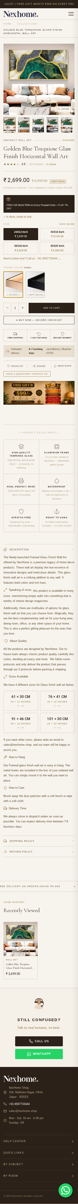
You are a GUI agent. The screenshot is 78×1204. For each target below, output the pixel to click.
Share (41, 366)
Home (7, 24)
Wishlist (17, 366)
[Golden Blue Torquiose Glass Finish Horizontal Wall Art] (9, 125)
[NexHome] (20, 14)
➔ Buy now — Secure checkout (39, 320)
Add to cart (51, 308)
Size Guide (67, 224)
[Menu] (71, 13)
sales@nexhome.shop (23, 1111)
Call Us (42, 1041)
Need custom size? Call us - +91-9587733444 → (32, 258)
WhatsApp (65, 366)
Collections (27, 24)
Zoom (65, 109)
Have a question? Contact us (27, 374)
